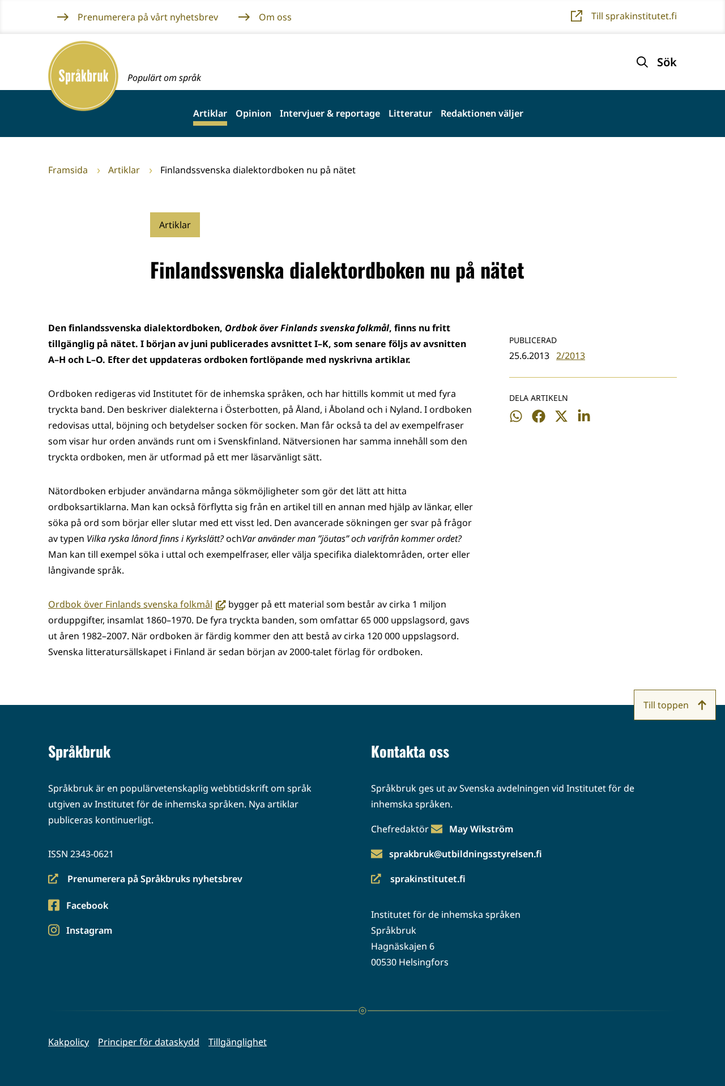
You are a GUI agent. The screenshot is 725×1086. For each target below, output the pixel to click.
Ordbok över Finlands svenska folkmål (137, 604)
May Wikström (481, 829)
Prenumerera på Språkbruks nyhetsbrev (145, 880)
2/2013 (570, 355)
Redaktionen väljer (482, 113)
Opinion (253, 113)
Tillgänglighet (237, 1042)
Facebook (87, 906)
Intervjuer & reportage (330, 113)
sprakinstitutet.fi (418, 880)
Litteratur (410, 113)
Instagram (89, 931)
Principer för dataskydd (148, 1042)
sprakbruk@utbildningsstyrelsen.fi (465, 854)
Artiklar (210, 113)
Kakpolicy (68, 1042)
